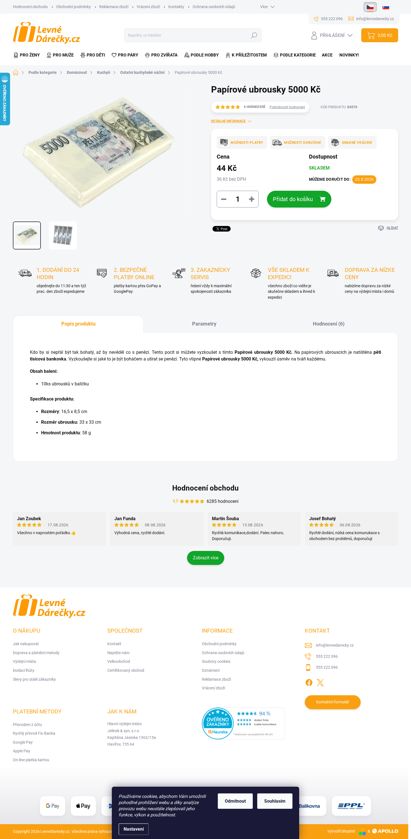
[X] (320, 681)
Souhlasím (274, 801)
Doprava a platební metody (36, 653)
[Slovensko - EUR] (386, 7)
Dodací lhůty (23, 670)
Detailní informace (228, 121)
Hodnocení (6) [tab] (328, 324)
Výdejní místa (24, 661)
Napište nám (118, 653)
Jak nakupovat (26, 644)
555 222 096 (327, 656)
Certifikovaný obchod (125, 670)
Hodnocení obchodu (30, 6)
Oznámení (210, 670)
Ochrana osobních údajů (214, 6)
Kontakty (176, 6)
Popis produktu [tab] (78, 324)
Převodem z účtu (27, 724)
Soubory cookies (216, 661)
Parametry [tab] (204, 324)
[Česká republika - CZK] (370, 7)
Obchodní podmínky (73, 6)
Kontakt (114, 644)
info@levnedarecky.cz (335, 645)
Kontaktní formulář (332, 702)
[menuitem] (28, 55)
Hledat (254, 35)
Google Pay (23, 742)
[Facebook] (309, 681)
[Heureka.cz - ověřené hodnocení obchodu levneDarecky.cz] (243, 723)
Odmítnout (235, 801)
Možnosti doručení (302, 143)
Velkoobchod (118, 661)
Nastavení (134, 829)
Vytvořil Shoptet (341, 831)
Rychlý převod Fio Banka (34, 733)
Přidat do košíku (293, 199)
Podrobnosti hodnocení (287, 107)
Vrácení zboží (148, 6)
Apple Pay (21, 751)
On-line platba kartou (31, 760)
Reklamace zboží (113, 6)
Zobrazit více (205, 557)
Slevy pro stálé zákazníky (34, 679)
